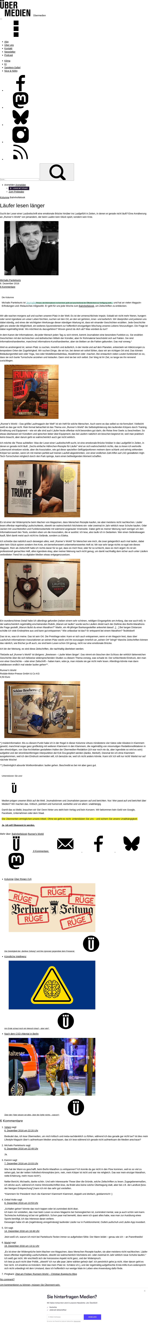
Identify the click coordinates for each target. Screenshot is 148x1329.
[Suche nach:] (20, 179)
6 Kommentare (7, 286)
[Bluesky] (131, 851)
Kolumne (4, 197)
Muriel (7, 1242)
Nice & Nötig (10, 70)
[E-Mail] (65, 851)
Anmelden (20, 184)
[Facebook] (98, 851)
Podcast (8, 55)
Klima (7, 60)
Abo (6, 41)
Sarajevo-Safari (12, 67)
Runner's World (36, 834)
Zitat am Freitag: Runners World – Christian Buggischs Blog (46, 1274)
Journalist (31, 302)
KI (5, 64)
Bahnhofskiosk (86, 306)
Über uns (9, 45)
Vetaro (7, 1127)
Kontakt (8, 48)
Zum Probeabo (16, 191)
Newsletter (9, 51)
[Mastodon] (16, 868)
